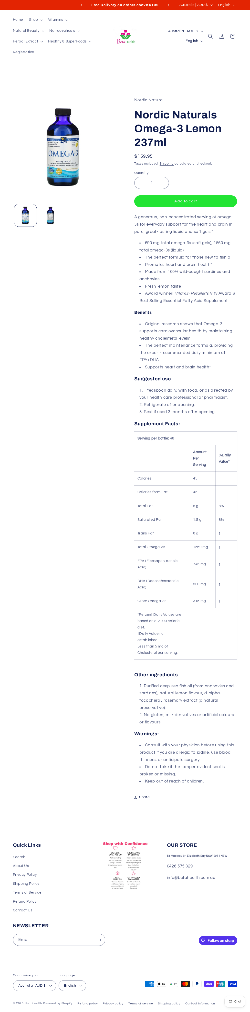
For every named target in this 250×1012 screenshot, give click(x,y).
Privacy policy (113, 1003)
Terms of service (140, 1003)
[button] (35, 20)
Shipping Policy (26, 884)
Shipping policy (169, 1003)
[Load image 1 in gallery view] (25, 215)
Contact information (200, 1003)
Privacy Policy (25, 874)
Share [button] (144, 797)
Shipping (167, 163)
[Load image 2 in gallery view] (50, 215)
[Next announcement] (168, 5)
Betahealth (33, 1003)
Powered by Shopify (58, 1003)
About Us (21, 866)
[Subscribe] (99, 940)
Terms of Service (27, 892)
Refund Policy (25, 901)
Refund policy (87, 1003)
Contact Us (22, 910)
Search (19, 857)
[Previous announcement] (81, 5)
